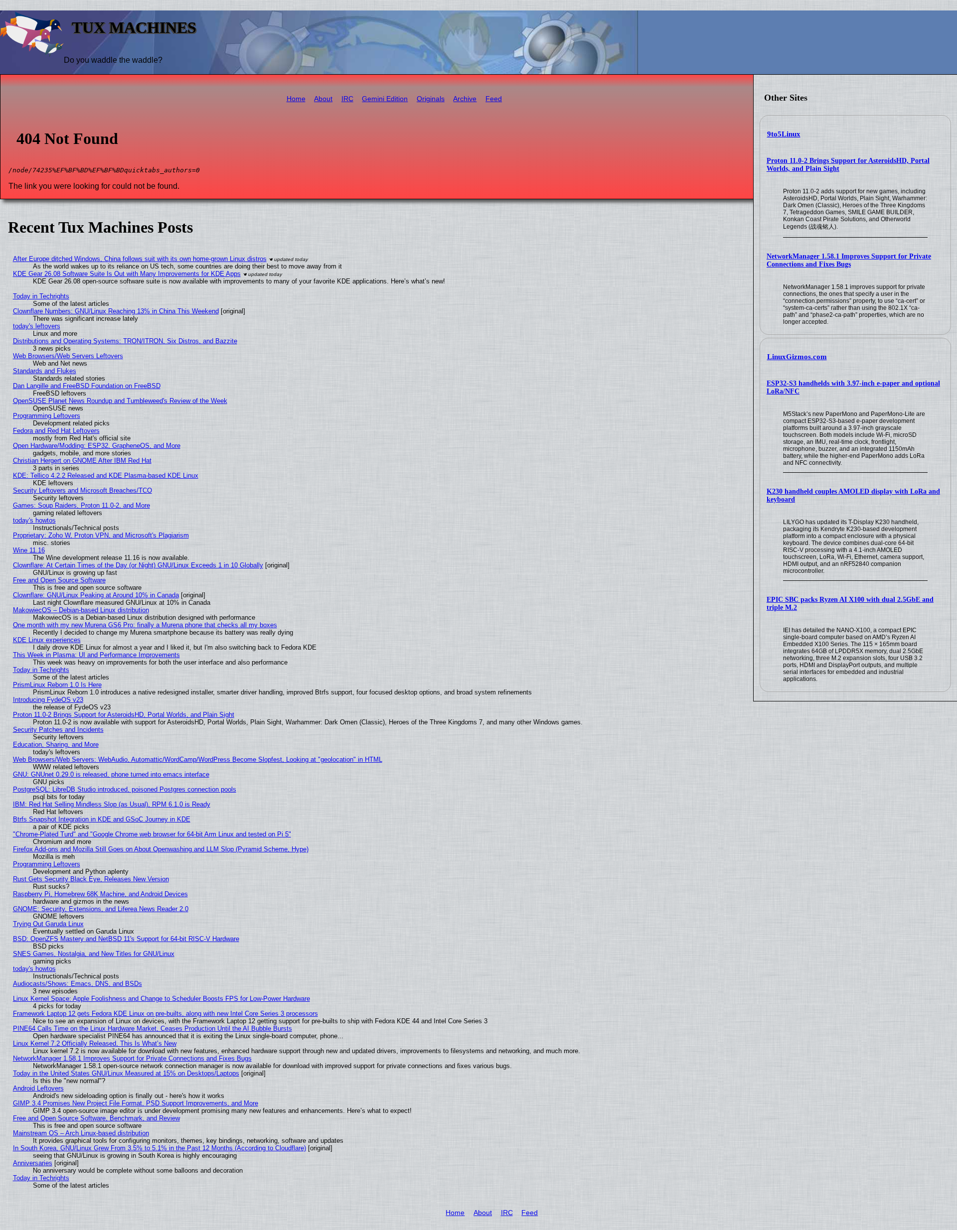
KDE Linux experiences (47, 640)
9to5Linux (783, 134)
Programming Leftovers (46, 415)
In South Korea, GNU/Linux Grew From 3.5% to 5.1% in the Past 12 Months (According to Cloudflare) (159, 1148)
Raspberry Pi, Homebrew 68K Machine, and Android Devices (100, 894)
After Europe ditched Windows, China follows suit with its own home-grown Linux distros (140, 259)
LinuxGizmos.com (797, 357)
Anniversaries (32, 1163)
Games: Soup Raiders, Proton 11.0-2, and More (81, 505)
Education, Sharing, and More (56, 744)
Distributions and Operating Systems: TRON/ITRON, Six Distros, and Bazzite (125, 341)
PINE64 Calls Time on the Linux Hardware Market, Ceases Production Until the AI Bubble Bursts (152, 1028)
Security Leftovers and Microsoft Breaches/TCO (82, 490)
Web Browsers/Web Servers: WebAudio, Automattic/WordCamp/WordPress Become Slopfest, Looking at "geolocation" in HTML (197, 759)
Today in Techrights (41, 296)
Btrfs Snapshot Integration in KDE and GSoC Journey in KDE (101, 819)
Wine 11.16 (29, 550)
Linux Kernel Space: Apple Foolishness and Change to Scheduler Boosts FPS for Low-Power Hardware (161, 998)
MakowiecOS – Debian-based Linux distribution (81, 610)
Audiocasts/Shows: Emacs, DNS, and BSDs (77, 983)
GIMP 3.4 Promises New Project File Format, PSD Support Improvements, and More (135, 1103)
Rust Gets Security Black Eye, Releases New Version (91, 879)
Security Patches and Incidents (58, 729)
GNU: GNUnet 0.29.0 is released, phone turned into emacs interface (111, 774)
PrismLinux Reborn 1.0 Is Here (57, 684)
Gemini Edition (385, 99)
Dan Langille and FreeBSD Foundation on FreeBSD (86, 386)
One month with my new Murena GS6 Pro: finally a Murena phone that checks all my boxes (145, 625)
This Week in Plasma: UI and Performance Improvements (96, 655)
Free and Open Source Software (59, 580)
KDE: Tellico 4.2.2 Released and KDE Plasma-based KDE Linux (105, 475)
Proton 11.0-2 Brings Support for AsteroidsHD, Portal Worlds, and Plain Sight (123, 714)
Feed (493, 99)
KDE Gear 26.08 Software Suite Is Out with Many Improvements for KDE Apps (127, 273)
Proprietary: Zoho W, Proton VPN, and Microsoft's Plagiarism (101, 535)
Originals (431, 99)
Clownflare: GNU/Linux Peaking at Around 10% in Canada (96, 595)
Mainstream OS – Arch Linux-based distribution (81, 1133)
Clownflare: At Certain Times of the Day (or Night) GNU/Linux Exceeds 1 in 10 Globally (138, 565)
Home (296, 99)
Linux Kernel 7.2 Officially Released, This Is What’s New (94, 1043)
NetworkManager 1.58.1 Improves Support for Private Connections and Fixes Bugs (849, 260)
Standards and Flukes (44, 371)
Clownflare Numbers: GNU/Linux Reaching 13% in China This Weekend (116, 311)
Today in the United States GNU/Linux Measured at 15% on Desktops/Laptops (126, 1073)
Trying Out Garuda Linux (48, 924)
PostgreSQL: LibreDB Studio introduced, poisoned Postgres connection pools (124, 789)
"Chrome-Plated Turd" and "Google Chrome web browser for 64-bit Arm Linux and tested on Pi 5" (152, 834)
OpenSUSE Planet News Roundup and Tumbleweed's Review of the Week (120, 401)
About (323, 99)
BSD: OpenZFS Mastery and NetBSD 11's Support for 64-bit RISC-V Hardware (126, 939)
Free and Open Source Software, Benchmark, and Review (96, 1118)
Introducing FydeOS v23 (48, 699)
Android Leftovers (38, 1088)
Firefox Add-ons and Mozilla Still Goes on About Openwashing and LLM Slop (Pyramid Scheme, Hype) (161, 849)
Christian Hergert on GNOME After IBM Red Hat (82, 460)
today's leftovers (36, 326)
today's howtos (34, 520)
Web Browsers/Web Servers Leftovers (68, 356)
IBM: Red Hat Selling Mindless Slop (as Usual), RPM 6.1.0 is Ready (111, 804)
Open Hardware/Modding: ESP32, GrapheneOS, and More (96, 445)
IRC (347, 99)
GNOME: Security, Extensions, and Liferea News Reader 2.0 (100, 909)
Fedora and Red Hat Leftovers (56, 430)
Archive (465, 99)
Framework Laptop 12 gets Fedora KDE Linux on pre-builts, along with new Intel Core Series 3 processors (165, 1013)
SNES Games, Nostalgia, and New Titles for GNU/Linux (93, 953)
